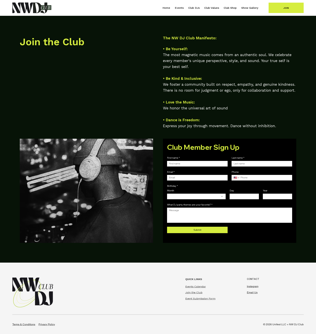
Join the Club (193, 292)
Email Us (252, 292)
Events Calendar (195, 286)
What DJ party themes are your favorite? (189, 204)
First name (173, 157)
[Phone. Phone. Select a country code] (237, 177)
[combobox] (196, 196)
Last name (238, 157)
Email (170, 171)
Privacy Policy (47, 324)
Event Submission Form (200, 298)
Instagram (252, 286)
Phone (235, 171)
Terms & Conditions (23, 324)
